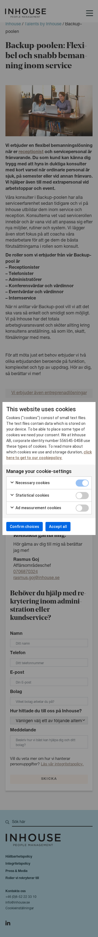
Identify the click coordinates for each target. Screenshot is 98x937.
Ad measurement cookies (38, 508)
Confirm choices (24, 526)
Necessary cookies (32, 483)
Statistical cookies (32, 495)
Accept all (58, 526)
